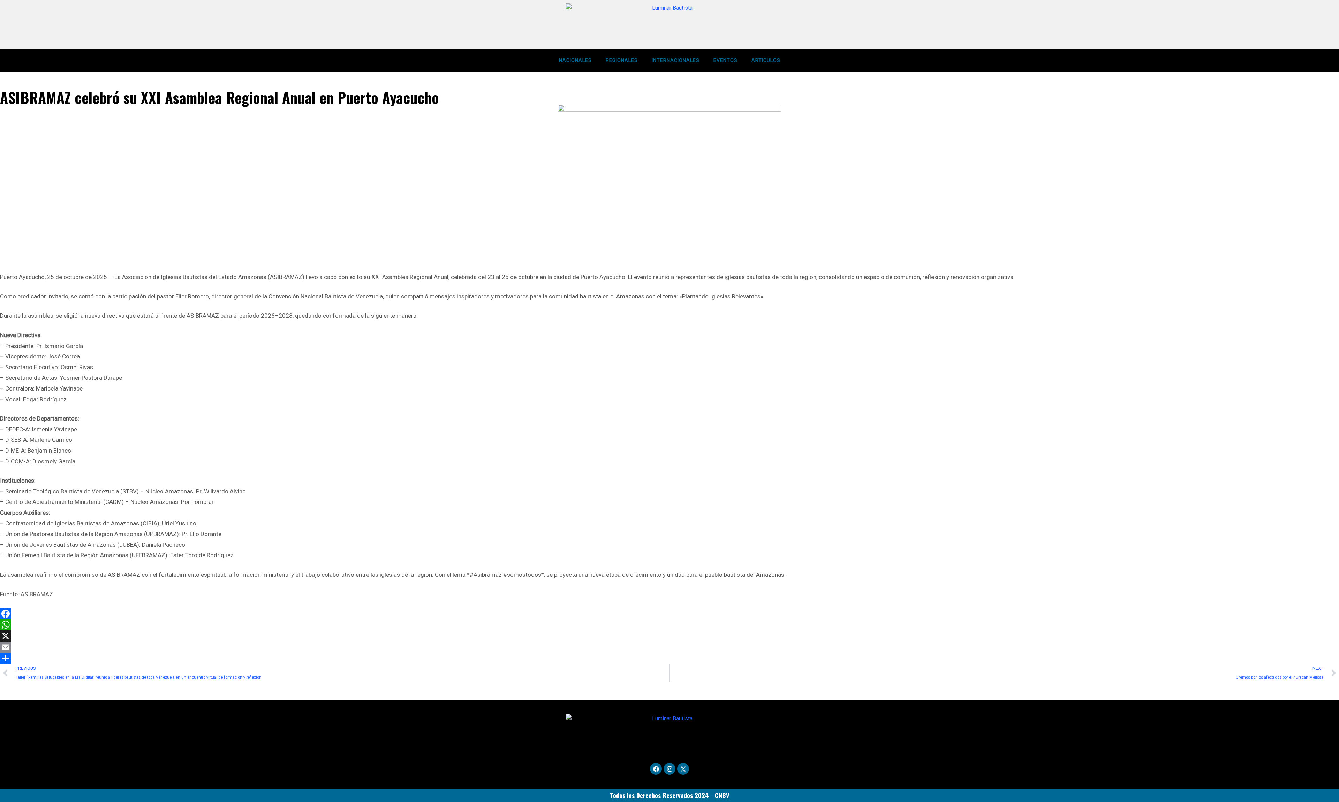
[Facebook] (669, 613)
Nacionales (575, 60)
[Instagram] (669, 769)
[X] (669, 636)
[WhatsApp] (669, 624)
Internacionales (675, 60)
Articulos (765, 60)
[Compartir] (669, 658)
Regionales (622, 60)
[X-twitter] (683, 769)
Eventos (725, 60)
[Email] (669, 647)
